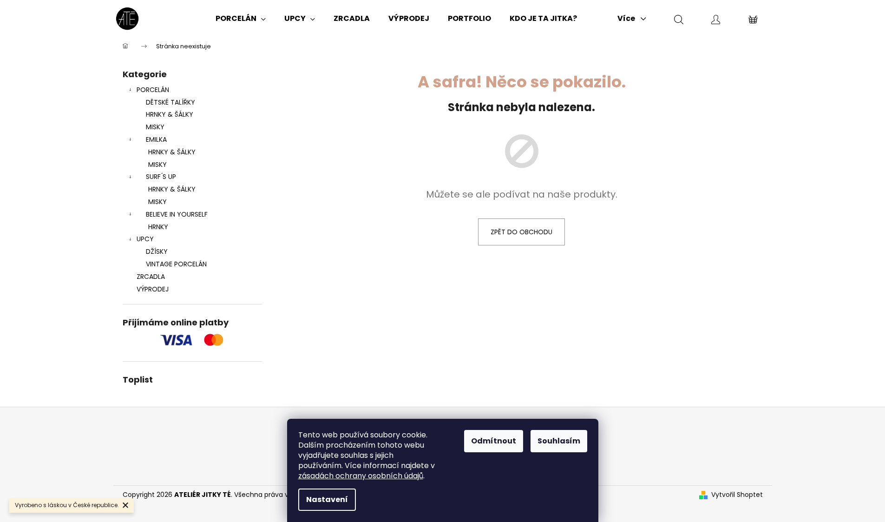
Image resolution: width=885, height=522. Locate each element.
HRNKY (158, 226)
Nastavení (327, 499)
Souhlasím (559, 441)
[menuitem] (240, 18)
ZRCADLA (151, 276)
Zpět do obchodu (521, 232)
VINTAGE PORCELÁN (176, 264)
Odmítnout (493, 441)
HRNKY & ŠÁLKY (169, 114)
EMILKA (156, 139)
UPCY (145, 239)
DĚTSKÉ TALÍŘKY (170, 102)
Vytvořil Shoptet (737, 494)
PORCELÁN (153, 89)
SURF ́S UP (161, 176)
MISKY (155, 127)
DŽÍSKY (157, 251)
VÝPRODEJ (153, 289)
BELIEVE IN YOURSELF (177, 214)
